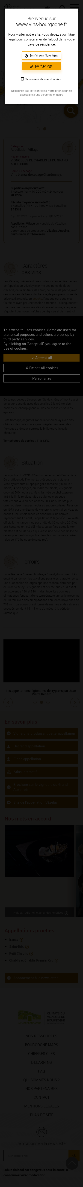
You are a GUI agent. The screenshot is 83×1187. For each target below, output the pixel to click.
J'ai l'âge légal (43, 66)
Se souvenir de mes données (43, 79)
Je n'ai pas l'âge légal (43, 55)
